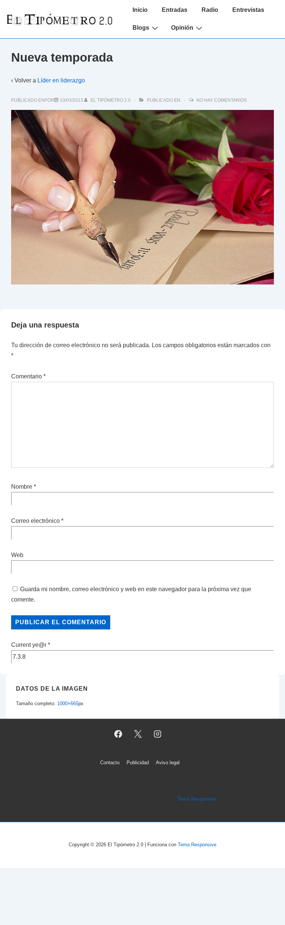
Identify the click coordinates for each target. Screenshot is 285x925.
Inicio (140, 10)
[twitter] (138, 734)
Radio (210, 10)
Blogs (140, 28)
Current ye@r (30, 645)
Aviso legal (168, 762)
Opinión (182, 28)
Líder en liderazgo (61, 80)
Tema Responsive (197, 799)
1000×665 (67, 703)
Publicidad (138, 762)
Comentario (28, 376)
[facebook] (118, 734)
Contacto (109, 762)
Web (17, 555)
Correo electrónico (35, 521)
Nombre (21, 486)
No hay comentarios (221, 100)
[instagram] (157, 734)
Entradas (174, 10)
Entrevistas (248, 10)
